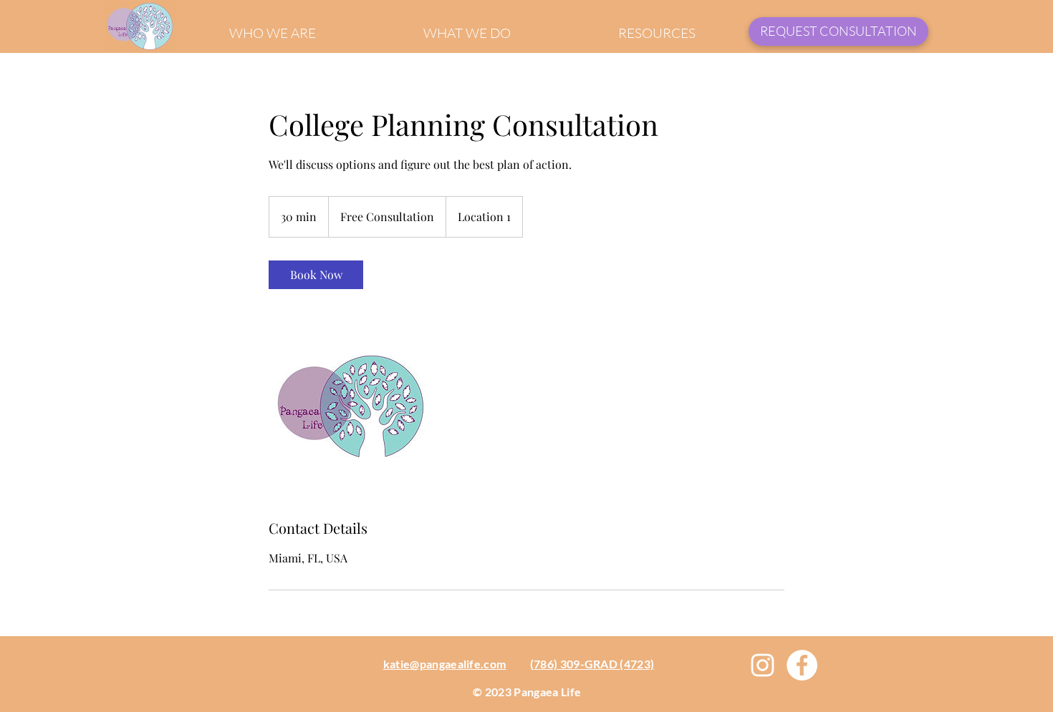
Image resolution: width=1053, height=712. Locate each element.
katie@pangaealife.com (444, 663)
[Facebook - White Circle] (802, 665)
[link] (316, 274)
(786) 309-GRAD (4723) (592, 663)
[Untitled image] (352, 404)
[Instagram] (762, 665)
